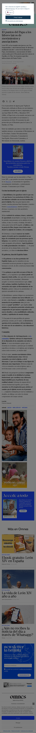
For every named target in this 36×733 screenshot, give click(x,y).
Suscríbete (18, 171)
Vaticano (4, 29)
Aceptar (18, 718)
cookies (6, 671)
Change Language (18, 17)
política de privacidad (25, 669)
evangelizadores (12, 206)
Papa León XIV (17, 407)
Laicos (9, 407)
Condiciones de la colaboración (27, 730)
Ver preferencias (18, 727)
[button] (33, 703)
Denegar (18, 722)
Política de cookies (6, 730)
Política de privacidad (15, 730)
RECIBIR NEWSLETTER (24, 675)
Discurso (8, 182)
